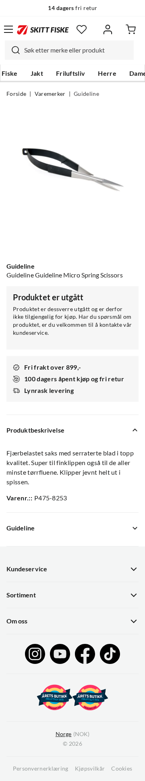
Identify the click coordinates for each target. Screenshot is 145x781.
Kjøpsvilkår (90, 768)
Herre (107, 73)
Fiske (10, 73)
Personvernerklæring (40, 768)
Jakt (37, 73)
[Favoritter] (81, 29)
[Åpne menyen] (8, 29)
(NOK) (72, 734)
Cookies (121, 768)
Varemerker (50, 94)
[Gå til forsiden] (43, 29)
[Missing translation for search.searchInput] (12, 50)
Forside (16, 94)
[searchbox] (77, 50)
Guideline (86, 94)
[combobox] (69, 50)
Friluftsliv (70, 73)
